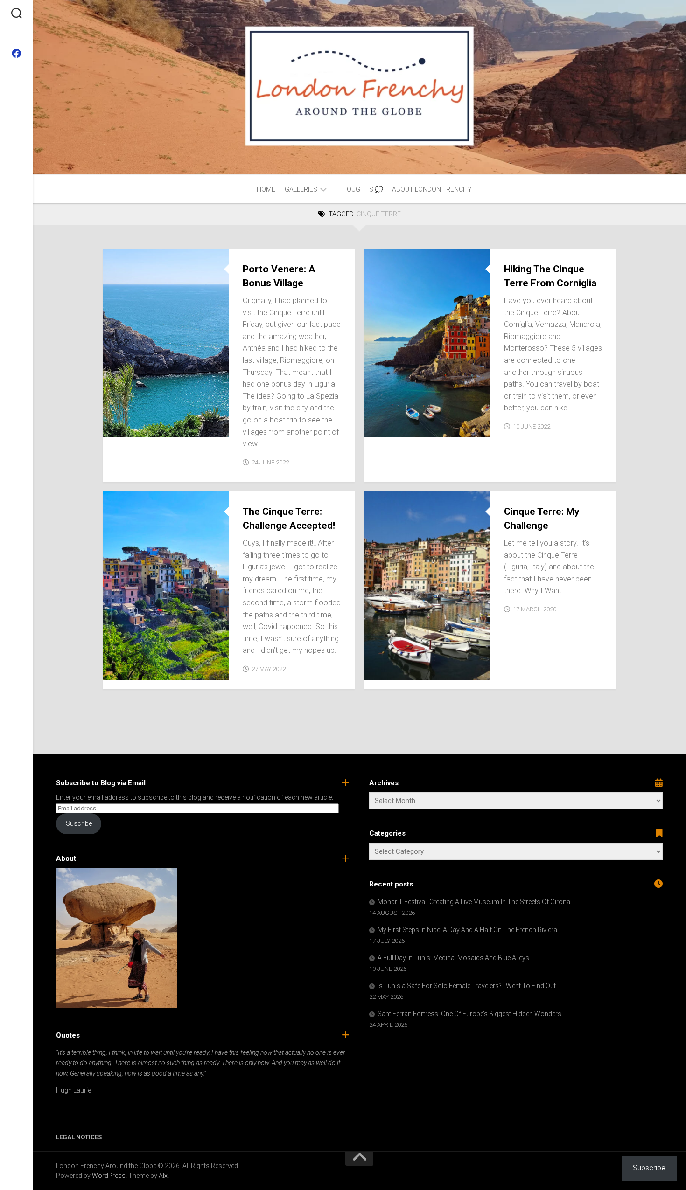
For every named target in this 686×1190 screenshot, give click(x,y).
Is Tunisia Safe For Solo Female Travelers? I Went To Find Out (467, 985)
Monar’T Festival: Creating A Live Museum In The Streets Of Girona (474, 902)
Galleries (301, 189)
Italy (146, 427)
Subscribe (649, 1167)
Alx (163, 1175)
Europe (121, 427)
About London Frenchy (432, 189)
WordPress (109, 1175)
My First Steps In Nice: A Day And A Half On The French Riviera (467, 930)
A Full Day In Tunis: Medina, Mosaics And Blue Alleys (453, 958)
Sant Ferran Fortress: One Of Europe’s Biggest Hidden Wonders (469, 1013)
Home (266, 189)
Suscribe (79, 823)
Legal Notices (79, 1137)
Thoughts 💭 (360, 189)
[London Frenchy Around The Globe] (16, 54)
